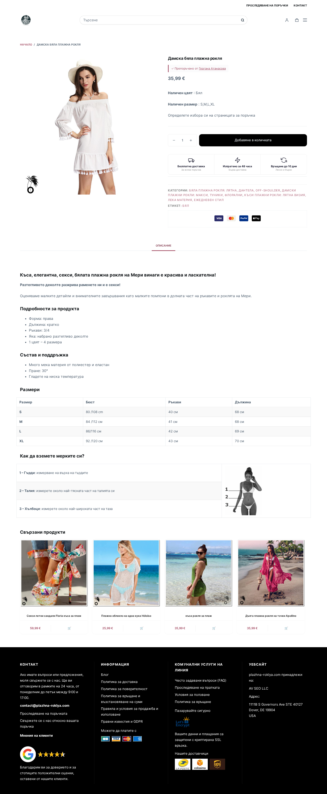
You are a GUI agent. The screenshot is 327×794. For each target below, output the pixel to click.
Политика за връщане (193, 702)
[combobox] (160, 20)
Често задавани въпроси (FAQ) (200, 680)
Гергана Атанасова (212, 68)
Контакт (300, 5)
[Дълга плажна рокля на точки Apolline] (271, 573)
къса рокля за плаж (199, 615)
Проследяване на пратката (197, 687)
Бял (185, 205)
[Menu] (305, 20)
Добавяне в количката (253, 140)
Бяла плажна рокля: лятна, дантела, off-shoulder (234, 190)
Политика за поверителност (124, 689)
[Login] (287, 20)
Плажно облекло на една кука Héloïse (126, 615)
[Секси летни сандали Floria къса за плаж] (54, 573)
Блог (105, 675)
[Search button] (242, 20)
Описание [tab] (163, 245)
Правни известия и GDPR (122, 721)
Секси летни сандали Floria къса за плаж (54, 615)
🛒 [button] (69, 628)
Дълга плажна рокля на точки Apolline (270, 615)
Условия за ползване (192, 695)
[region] (163, 421)
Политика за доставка (119, 682)
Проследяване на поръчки (267, 5)
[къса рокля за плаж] (198, 573)
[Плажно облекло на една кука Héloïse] (126, 573)
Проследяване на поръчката (43, 713)
